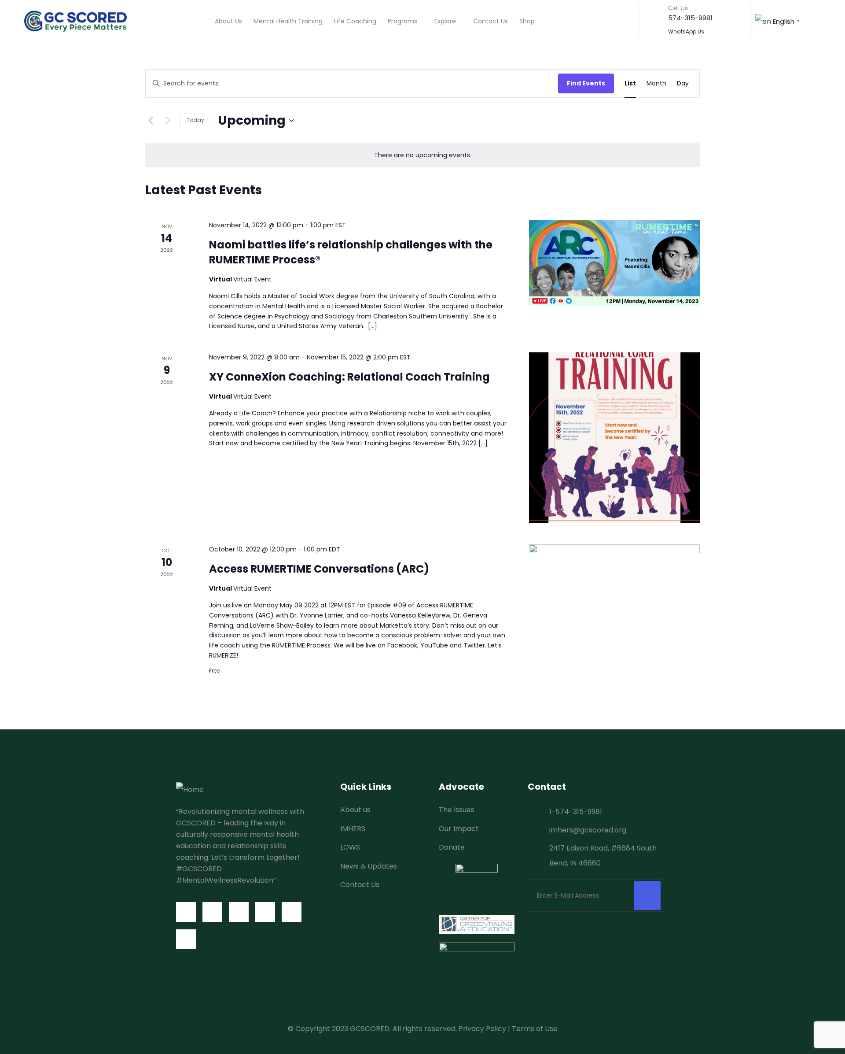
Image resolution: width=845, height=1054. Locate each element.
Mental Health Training (288, 21)
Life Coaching (355, 21)
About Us (228, 21)
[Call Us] (654, 14)
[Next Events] (167, 120)
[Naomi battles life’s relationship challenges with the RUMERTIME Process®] (614, 263)
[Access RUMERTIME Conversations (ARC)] (614, 608)
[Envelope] (291, 912)
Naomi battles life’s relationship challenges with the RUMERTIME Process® (350, 252)
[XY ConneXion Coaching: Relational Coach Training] (614, 437)
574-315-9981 (690, 17)
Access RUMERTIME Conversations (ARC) (319, 569)
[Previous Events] (150, 120)
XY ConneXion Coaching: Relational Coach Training (349, 377)
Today (195, 120)
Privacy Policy (482, 1029)
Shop (527, 21)
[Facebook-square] (186, 912)
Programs (402, 21)
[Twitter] (212, 912)
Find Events (586, 83)
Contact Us (490, 21)
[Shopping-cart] (186, 939)
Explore (445, 21)
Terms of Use (535, 1029)
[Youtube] (265, 912)
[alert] (422, 155)
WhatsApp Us (686, 31)
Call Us (678, 7)
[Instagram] (239, 912)
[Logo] (75, 21)
